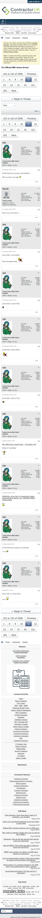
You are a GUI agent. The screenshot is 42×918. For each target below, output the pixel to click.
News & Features (21, 701)
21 (18, 85)
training (16, 894)
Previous (31, 74)
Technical (35, 31)
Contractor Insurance (21, 779)
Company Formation (21, 790)
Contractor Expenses (21, 741)
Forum (7, 38)
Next (13, 90)
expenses (33, 886)
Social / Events (32, 32)
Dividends (21, 717)
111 (33, 85)
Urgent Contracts (21, 746)
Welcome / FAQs (9, 32)
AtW (4, 143)
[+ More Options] (36, 181)
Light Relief (24, 32)
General (12, 27)
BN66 (26, 706)
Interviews (21, 753)
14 (11, 85)
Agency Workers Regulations (21, 710)
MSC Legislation (21, 713)
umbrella (29, 894)
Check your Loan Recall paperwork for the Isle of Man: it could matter (21, 822)
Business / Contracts (26, 27)
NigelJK (5, 189)
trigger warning (22, 894)
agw (10, 886)
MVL (21, 738)
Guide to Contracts (21, 729)
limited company (30, 888)
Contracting (5, 27)
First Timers (21, 703)
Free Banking (21, 788)
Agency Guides (21, 758)
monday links (14, 891)
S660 (21, 706)
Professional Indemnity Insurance (21, 781)
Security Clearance (21, 751)
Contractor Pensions (21, 795)
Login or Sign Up (34, 1)
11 (28, 79)
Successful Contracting (21, 731)
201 (5, 90)
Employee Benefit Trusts (21, 708)
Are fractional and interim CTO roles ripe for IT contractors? (21, 872)
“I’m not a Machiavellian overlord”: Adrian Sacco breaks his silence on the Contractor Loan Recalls (21, 859)
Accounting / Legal (14, 29)
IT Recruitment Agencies (21, 804)
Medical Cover (21, 797)
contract (19, 886)
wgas (33, 894)
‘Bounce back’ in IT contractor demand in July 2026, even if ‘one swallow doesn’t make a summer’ (21, 865)
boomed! (14, 886)
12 (35, 79)
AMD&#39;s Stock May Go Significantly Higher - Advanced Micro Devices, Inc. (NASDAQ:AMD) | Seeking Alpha (18, 498)
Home (21, 699)
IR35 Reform (27, 31)
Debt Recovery (21, 793)
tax (36, 891)
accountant (5, 886)
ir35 (24, 888)
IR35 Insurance (21, 783)
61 (25, 85)
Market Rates (21, 749)
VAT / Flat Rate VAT (21, 722)
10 (21, 79)
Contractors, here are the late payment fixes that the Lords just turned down (21, 840)
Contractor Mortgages (21, 786)
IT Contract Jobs (21, 744)
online (32, 891)
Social (17, 32)
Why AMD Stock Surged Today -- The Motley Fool (19, 444)
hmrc (20, 888)
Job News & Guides (21, 724)
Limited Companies (21, 715)
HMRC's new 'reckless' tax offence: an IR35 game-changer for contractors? (21, 853)
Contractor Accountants (21, 802)
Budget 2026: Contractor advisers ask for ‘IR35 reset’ (21, 828)
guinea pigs (15, 888)
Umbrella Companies (26, 29)
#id (39, 170)
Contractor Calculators (21, 736)
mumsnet (28, 891)
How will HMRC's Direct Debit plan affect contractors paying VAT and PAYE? (21, 846)
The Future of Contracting (16, 31)
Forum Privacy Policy (11, 52)
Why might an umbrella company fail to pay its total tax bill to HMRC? (21, 833)
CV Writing (21, 756)
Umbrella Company (21, 720)
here (22, 59)
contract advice (26, 886)
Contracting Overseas (21, 734)
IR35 (16, 706)
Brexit (17, 27)
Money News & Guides (21, 727)
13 (4, 85)
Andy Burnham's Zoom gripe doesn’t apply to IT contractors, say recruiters (21, 816)
